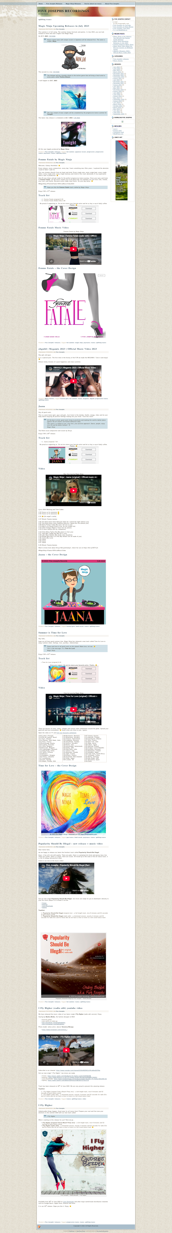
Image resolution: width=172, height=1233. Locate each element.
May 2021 (116, 88)
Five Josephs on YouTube (122, 25)
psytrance (47, 153)
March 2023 (117, 72)
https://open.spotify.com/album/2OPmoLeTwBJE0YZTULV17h (68, 1080)
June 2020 (116, 94)
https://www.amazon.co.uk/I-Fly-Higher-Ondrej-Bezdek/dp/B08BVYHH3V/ (72, 1077)
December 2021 (118, 81)
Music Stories (49, 398)
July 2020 (116, 93)
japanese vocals (80, 152)
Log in (115, 129)
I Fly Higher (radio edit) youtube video (61, 1008)
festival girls (64, 398)
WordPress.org (118, 134)
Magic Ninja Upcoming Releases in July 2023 (64, 25)
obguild (92, 398)
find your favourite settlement (66, 733)
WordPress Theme (81, 1231)
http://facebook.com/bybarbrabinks (53, 1022)
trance (53, 153)
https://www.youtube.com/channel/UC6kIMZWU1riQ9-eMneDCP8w (78, 1070)
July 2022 (116, 80)
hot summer (70, 152)
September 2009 (118, 114)
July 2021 (116, 86)
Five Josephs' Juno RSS (121, 28)
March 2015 (117, 107)
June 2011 (116, 112)
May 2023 (116, 70)
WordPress (71, 1231)
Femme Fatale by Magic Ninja (55, 159)
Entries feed (117, 130)
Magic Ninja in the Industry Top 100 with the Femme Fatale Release (122, 38)
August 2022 (117, 78)
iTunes (44, 903)
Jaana (42, 406)
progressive (91, 152)
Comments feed (118, 132)
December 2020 (118, 89)
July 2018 (116, 102)
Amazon (44, 904)
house (80, 398)
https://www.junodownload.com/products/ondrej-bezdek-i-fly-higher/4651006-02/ (80, 1079)
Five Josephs (60, 29)
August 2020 (117, 91)
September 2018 (118, 99)
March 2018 (117, 104)
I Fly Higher (46, 1105)
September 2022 (118, 76)
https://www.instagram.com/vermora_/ (54, 1029)
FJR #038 (52, 36)
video (84, 1099)
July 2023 (116, 67)
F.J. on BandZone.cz (120, 30)
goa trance (70, 837)
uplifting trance (61, 153)
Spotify (44, 907)
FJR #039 (56, 72)
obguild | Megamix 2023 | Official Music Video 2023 (68, 348)
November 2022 (118, 75)
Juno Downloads (47, 906)
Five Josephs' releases (52, 152)
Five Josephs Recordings (63, 10)
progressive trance (101, 398)
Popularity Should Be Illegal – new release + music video (71, 843)
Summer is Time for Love (53, 632)
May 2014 (116, 109)
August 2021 (117, 85)
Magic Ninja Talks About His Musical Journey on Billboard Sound (123, 47)
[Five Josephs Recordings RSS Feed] (39, 1226)
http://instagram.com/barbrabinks (53, 1024)
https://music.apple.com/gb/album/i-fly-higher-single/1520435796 (69, 1076)
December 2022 (118, 73)
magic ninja (79, 342)
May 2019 (116, 98)
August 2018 (117, 101)
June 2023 (116, 68)
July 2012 (116, 111)
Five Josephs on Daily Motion (123, 27)
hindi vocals (80, 626)
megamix (86, 398)
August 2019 (117, 96)
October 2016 (117, 106)
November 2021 (118, 83)
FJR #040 (77, 118)
